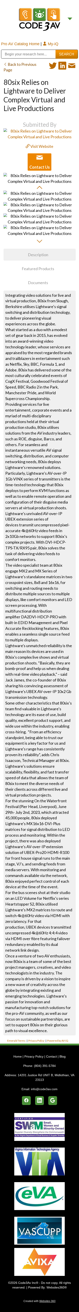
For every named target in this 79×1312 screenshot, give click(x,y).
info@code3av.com (44, 1089)
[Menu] (70, 19)
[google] (52, 1100)
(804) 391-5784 (45, 1066)
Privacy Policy (36, 1040)
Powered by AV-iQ (57, 1040)
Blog (62, 1056)
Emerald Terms (16, 1040)
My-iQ (52, 44)
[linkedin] (39, 1100)
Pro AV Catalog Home (21, 44)
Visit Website (41, 146)
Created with (39, 1301)
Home (18, 1056)
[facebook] (26, 1100)
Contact (51, 1056)
